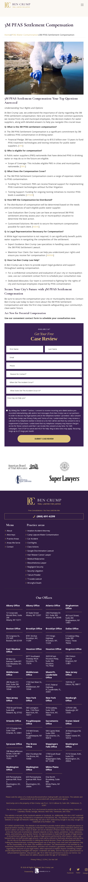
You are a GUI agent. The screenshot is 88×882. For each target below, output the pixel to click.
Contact (10, 546)
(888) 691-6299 (46, 516)
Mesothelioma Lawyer (36, 563)
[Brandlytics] (42, 871)
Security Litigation (35, 571)
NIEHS (36, 226)
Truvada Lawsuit (34, 579)
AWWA (50, 255)
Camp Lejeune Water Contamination (43, 534)
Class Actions (33, 546)
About (9, 530)
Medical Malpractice (35, 559)
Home (7, 34)
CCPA (45, 859)
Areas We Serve (13, 542)
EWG (23, 166)
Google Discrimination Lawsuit (40, 551)
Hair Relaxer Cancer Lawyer (39, 555)
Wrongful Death (34, 583)
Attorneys (11, 534)
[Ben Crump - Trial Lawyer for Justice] (20, 5)
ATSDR (30, 195)
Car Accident (32, 538)
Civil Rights (32, 542)
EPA (21, 145)
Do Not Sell (53, 859)
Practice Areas (13, 538)
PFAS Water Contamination (24, 34)
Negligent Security (35, 567)
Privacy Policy (36, 859)
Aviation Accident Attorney (38, 530)
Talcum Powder (34, 575)
